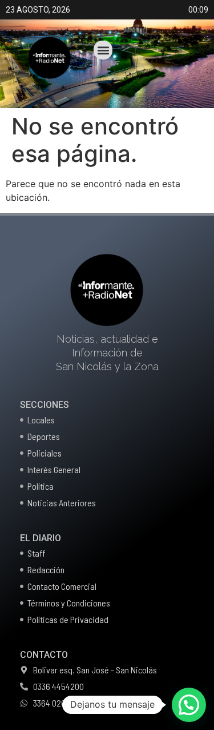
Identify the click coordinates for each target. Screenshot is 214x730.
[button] (103, 50)
